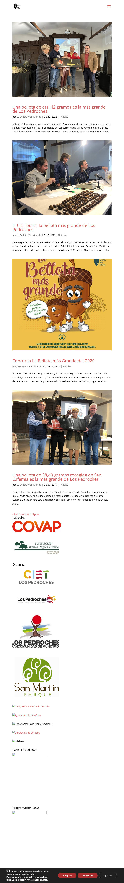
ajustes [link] (43, 880)
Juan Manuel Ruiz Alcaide (30, 366)
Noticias (63, 116)
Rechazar (88, 875)
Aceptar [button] (67, 875)
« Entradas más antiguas (25, 514)
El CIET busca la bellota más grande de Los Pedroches (53, 227)
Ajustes (108, 875)
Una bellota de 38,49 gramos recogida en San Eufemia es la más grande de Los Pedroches (56, 477)
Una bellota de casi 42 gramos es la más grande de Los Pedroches (59, 109)
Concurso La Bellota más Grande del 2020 (53, 361)
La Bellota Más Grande (29, 116)
